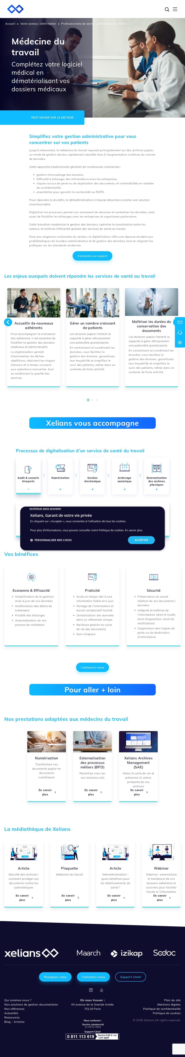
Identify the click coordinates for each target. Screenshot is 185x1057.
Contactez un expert (92, 256)
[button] (51, 540)
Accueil (10, 23)
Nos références (14, 1009)
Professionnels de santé (77, 23)
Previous (7, 322)
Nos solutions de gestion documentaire (31, 1004)
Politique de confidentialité (162, 1009)
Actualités (11, 1013)
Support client (130, 977)
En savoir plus (133, 530)
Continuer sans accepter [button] (45, 508)
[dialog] (92, 528)
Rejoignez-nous (55, 977)
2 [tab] (92, 400)
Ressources (12, 1017)
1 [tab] (88, 400)
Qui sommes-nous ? (17, 1000)
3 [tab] (97, 400)
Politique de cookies (167, 1013)
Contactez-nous (92, 667)
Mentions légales (169, 1004)
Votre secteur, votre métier (38, 23)
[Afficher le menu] (175, 9)
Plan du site (172, 1000)
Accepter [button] (141, 540)
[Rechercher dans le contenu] (166, 9)
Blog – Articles (14, 1022)
